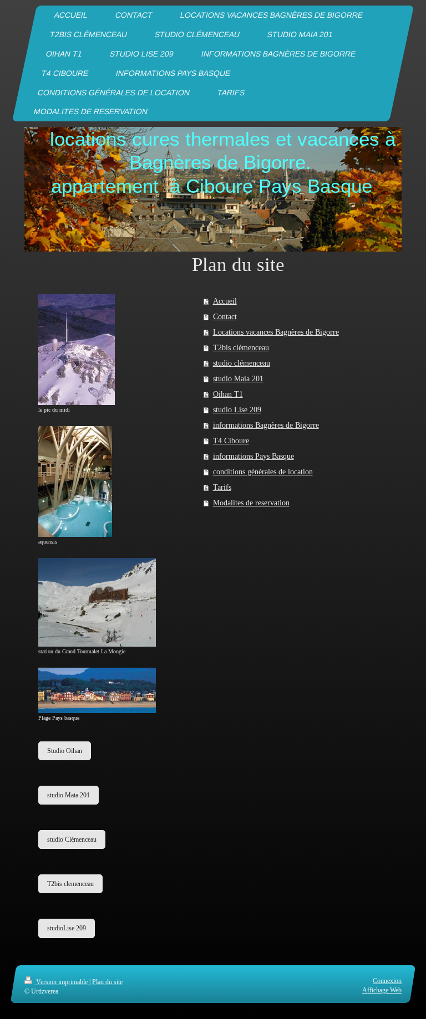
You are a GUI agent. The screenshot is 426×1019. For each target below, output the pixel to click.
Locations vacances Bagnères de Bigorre (276, 332)
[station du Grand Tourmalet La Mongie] (97, 602)
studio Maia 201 (238, 379)
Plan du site (107, 982)
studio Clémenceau (72, 839)
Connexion (387, 981)
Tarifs (222, 487)
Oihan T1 (228, 394)
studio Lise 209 (237, 410)
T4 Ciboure (231, 441)
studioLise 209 (66, 928)
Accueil (225, 301)
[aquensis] (75, 481)
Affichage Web (382, 990)
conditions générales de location (263, 472)
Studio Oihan (64, 751)
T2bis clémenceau (241, 348)
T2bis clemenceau (70, 884)
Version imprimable (61, 982)
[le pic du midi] (76, 349)
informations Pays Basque (253, 456)
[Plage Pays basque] (97, 691)
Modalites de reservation (251, 503)
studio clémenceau (241, 363)
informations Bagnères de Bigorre (266, 425)
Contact (225, 317)
